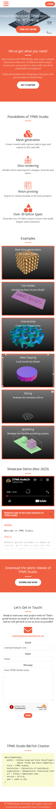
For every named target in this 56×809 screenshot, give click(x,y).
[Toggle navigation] (6, 3)
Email (28, 642)
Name (28, 653)
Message (28, 665)
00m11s (8, 536)
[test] (52, 755)
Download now (28, 582)
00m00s (8, 525)
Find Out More (28, 29)
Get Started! (28, 85)
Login (50, 3)
